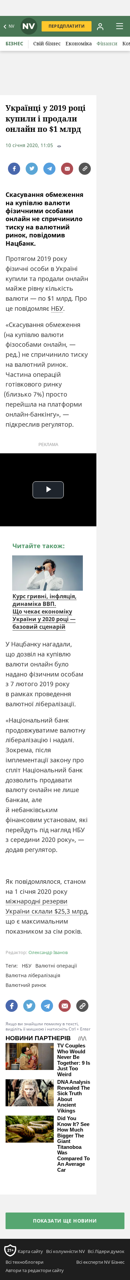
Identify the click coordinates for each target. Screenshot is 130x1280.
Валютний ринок (26, 985)
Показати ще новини (65, 1220)
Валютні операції (56, 965)
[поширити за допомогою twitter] (32, 169)
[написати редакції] (67, 169)
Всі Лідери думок (106, 1251)
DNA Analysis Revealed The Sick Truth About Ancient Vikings (73, 1096)
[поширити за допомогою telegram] (49, 169)
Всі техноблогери (24, 1262)
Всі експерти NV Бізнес (100, 1262)
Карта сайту (30, 1251)
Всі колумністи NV (65, 1251)
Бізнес (14, 43)
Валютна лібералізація (33, 975)
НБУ (57, 308)
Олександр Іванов (48, 952)
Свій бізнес (47, 43)
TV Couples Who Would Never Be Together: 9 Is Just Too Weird (73, 1060)
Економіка (79, 43)
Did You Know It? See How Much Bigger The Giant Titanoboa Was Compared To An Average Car (73, 1144)
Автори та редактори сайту (35, 1270)
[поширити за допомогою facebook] (14, 169)
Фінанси (107, 43)
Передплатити (67, 26)
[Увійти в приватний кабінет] (100, 26)
